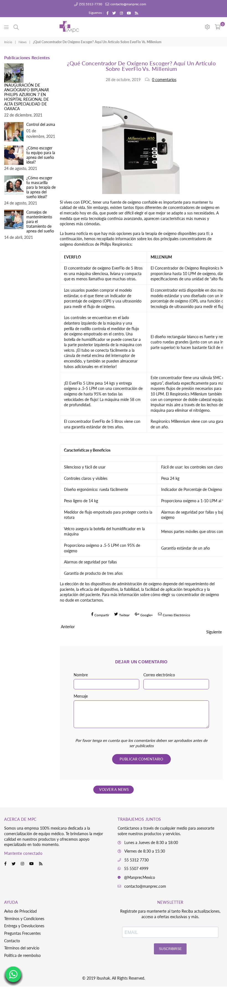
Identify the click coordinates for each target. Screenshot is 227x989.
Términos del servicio (21, 948)
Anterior (68, 626)
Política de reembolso (22, 955)
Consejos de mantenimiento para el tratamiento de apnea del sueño (40, 221)
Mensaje (81, 696)
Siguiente (214, 632)
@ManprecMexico (139, 877)
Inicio (8, 42)
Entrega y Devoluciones (24, 925)
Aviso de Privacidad (20, 911)
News (23, 42)
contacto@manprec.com (128, 4)
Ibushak (103, 978)
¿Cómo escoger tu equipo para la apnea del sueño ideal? (40, 155)
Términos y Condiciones (24, 918)
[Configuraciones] (207, 27)
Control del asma (40, 124)
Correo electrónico (159, 674)
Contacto (12, 940)
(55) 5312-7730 (90, 4)
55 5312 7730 (136, 860)
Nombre (81, 674)
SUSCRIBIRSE (170, 949)
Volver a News (113, 789)
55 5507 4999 (136, 868)
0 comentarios (164, 79)
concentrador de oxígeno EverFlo (96, 268)
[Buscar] (16, 27)
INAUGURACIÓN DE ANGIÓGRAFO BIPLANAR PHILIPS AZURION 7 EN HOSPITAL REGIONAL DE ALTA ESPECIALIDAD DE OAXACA (26, 97)
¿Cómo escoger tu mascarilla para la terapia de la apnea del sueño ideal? (41, 187)
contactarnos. (92, 600)
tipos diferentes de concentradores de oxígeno (174, 207)
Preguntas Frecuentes (22, 933)
